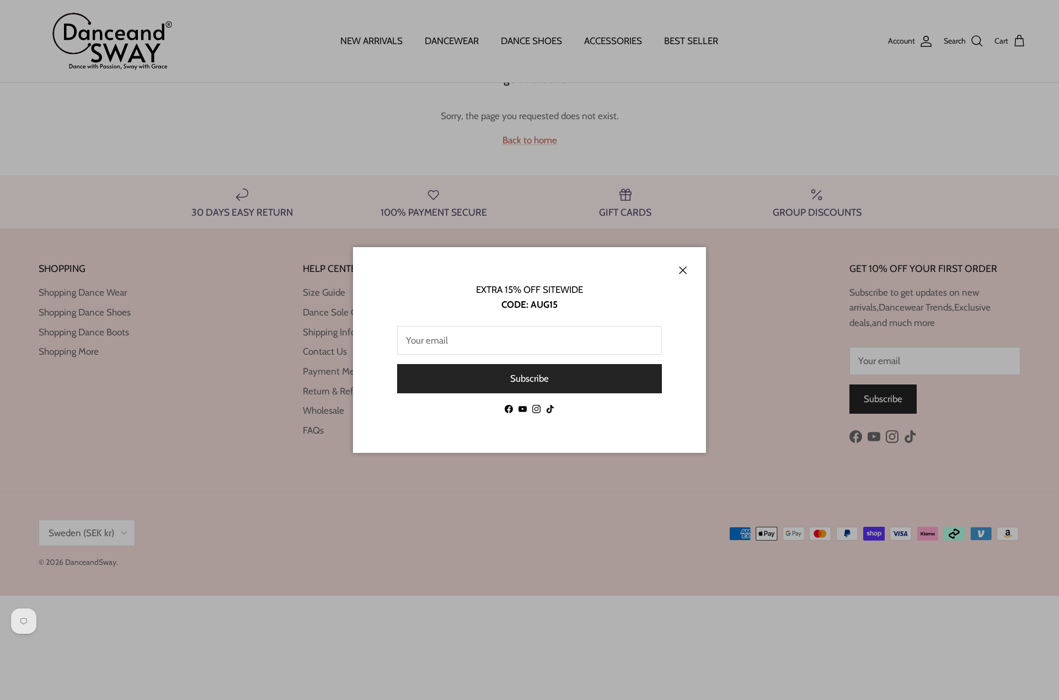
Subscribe (529, 378)
